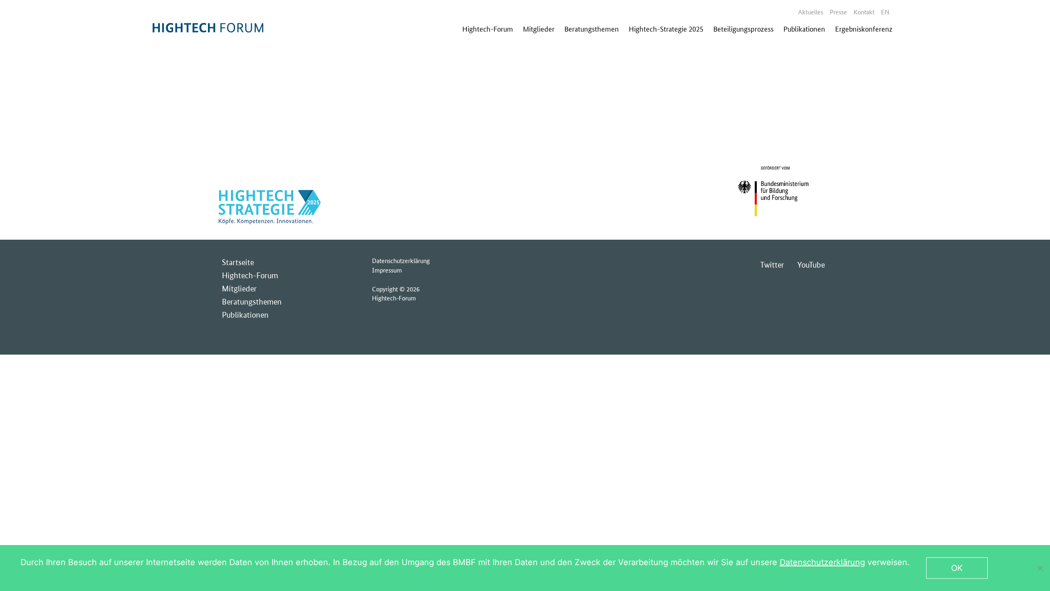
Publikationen (804, 28)
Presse (838, 11)
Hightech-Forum (487, 28)
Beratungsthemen (591, 28)
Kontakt (864, 11)
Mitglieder (539, 28)
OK (957, 568)
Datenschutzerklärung (401, 260)
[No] (1040, 568)
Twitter (772, 265)
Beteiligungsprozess (743, 28)
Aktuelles (810, 11)
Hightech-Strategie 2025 (666, 28)
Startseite (238, 262)
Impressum (387, 270)
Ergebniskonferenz (863, 28)
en (885, 11)
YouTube (811, 265)
